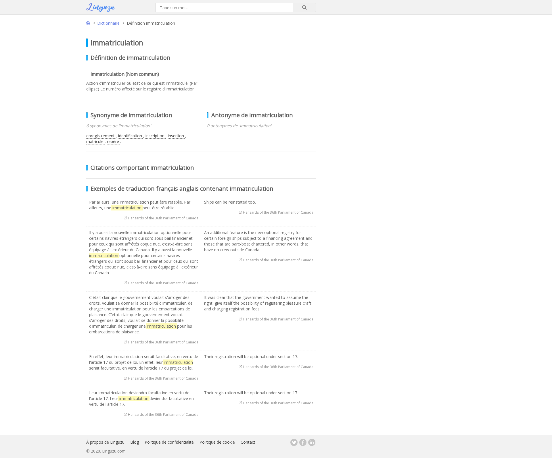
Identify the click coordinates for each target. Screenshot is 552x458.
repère (113, 141)
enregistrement (101, 135)
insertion (176, 135)
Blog (134, 442)
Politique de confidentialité (169, 442)
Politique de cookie (217, 442)
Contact (248, 442)
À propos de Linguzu (105, 442)
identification (130, 135)
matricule (95, 141)
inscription (155, 135)
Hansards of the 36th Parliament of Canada (163, 218)
